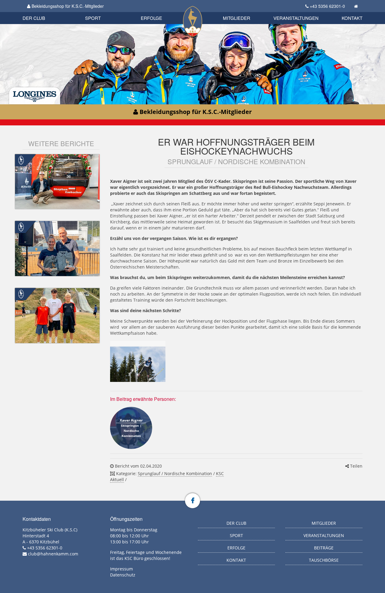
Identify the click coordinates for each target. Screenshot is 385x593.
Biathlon (43, 11)
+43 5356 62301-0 (327, 6)
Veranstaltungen (296, 18)
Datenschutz (122, 575)
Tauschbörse (324, 560)
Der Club (34, 18)
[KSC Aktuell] (21, 159)
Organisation (40, 12)
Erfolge (151, 18)
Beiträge (324, 548)
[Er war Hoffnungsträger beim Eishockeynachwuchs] (137, 361)
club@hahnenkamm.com (53, 554)
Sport (93, 18)
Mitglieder (236, 18)
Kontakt (352, 18)
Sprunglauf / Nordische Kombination (175, 473)
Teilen (355, 466)
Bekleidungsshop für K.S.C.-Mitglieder (67, 6)
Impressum (121, 569)
